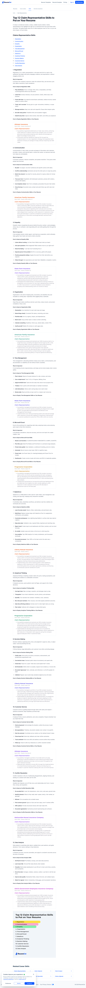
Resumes (15, 8)
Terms (36, 984)
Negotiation (18, 39)
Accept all (29, 983)
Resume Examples (57, 2)
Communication (19, 41)
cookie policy (22, 979)
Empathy (17, 43)
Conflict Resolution (20, 63)
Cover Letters (23, 8)
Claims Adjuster (59, 976)
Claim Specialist (39, 976)
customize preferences (8, 979)
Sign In (72, 2)
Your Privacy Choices (45, 984)
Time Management (20, 48)
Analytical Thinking (20, 56)
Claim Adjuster (38, 971)
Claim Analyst (58, 971)
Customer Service (19, 60)
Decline (19, 983)
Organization (18, 46)
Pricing (65, 2)
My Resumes (79, 2)
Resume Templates (46, 2)
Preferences (8, 983)
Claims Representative (20, 971)
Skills (30, 8)
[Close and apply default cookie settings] (33, 974)
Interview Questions (38, 8)
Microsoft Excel (19, 51)
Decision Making (19, 58)
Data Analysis (18, 65)
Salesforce (17, 53)
